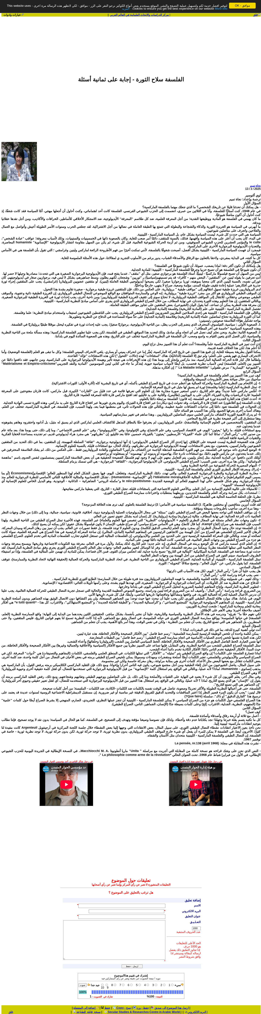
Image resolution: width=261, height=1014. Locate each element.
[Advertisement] (131, 45)
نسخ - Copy (123, 1007)
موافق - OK (242, 5)
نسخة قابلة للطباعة (88, 1011)
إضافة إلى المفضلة (84, 1007)
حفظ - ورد (142, 1007)
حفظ (107, 1007)
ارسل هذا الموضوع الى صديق (171, 1007)
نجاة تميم (255, 185)
